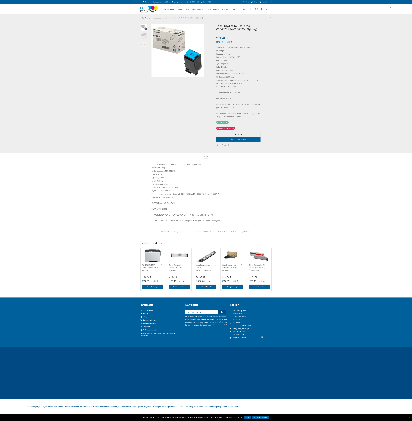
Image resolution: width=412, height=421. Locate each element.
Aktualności (247, 9)
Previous (152, 51)
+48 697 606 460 (194, 2)
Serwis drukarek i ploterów (217, 9)
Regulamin (146, 327)
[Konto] (261, 9)
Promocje (235, 9)
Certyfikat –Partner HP (240, 338)
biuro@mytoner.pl (179, 2)
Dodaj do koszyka (238, 139)
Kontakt (264, 2)
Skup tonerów (197, 9)
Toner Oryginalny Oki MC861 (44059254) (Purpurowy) (257, 267)
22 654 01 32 (207, 2)
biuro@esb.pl (237, 329)
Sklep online (169, 9)
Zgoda (247, 417)
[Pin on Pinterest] (229, 145)
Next (203, 51)
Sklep (247, 2)
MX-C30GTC (208, 232)
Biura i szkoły (183, 9)
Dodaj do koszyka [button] (152, 287)
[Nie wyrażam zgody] (409, 417)
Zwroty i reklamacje (149, 323)
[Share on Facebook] (222, 145)
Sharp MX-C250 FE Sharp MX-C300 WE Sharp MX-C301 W (232, 232)
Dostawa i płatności (150, 320)
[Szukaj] (256, 9)
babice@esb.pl (247, 329)
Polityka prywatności (150, 330)
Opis (206, 157)
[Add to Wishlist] (218, 145)
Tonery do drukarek (153, 18)
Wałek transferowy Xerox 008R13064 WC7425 (229, 267)
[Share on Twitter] (225, 145)
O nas (255, 2)
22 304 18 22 (246, 326)
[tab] (206, 157)
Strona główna (148, 310)
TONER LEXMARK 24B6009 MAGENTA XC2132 (150, 267)
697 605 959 (237, 323)
